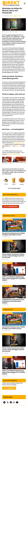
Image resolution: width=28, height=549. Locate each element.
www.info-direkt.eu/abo (13, 154)
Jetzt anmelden (9, 388)
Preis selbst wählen (15, 188)
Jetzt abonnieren (10, 206)
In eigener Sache (17, 15)
